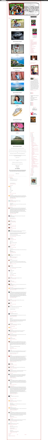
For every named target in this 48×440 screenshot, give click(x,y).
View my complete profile (33, 90)
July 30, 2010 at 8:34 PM (13, 247)
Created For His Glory (12, 326)
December (33, 137)
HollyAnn (11, 329)
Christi (10, 337)
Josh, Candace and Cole (12, 245)
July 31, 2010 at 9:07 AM (13, 278)
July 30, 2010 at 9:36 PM (13, 252)
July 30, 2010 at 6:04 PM (13, 213)
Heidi (10, 291)
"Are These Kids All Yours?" (12, 226)
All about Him (31, 49)
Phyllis (10, 379)
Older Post (25, 434)
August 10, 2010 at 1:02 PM (13, 405)
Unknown (11, 185)
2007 (31, 175)
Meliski (10, 305)
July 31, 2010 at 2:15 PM (13, 297)
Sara (10, 422)
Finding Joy (11, 194)
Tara (10, 340)
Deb (10, 223)
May (32, 169)
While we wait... (31, 40)
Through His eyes (33, 153)
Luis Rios (11, 323)
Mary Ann (11, 333)
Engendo (11, 369)
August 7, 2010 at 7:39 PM (13, 398)
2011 (31, 135)
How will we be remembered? (33, 46)
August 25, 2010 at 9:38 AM (13, 424)
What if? (31, 45)
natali (10, 302)
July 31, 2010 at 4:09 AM (13, 268)
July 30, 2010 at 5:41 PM (13, 198)
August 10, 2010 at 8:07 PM (13, 417)
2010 (31, 136)
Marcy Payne (11, 287)
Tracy (10, 220)
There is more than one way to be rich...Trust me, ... (34, 161)
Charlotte (11, 265)
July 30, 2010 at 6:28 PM (13, 228)
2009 (31, 173)
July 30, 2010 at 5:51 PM (13, 205)
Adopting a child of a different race (33, 42)
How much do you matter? (32, 48)
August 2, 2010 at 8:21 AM (13, 339)
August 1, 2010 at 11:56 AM (13, 328)
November (33, 138)
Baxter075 (11, 373)
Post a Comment (9, 433)
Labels (32, 155)
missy (10, 269)
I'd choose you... (31, 41)
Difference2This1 (11, 366)
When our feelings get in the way (33, 52)
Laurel (10, 259)
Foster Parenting (33, 152)
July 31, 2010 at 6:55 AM (13, 275)
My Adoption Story (32, 51)
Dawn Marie (11, 418)
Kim (10, 395)
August (32, 140)
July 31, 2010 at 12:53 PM (13, 289)
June (32, 168)
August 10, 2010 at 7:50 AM (13, 401)
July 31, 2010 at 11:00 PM (13, 311)
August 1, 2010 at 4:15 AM (13, 316)
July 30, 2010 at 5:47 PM (13, 201)
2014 (31, 133)
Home (17, 434)
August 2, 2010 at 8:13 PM (13, 361)
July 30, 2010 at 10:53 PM (13, 263)
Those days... (33, 157)
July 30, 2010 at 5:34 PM (13, 193)
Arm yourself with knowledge (34, 156)
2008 (31, 174)
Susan (10, 411)
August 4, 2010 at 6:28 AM (13, 384)
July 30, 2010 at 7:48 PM (13, 239)
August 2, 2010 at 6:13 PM (13, 348)
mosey (10, 283)
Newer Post (9, 434)
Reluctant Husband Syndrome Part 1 (33, 43)
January (32, 172)
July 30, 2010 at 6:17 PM (13, 225)
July (32, 141)
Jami (10, 355)
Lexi (10, 280)
